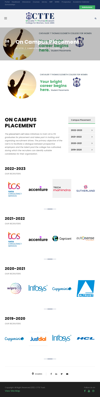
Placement (55, 48)
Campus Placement (36, 48)
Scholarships (10, 4)
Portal (7, 2)
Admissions (87, 7)
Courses (36, 2)
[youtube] (89, 391)
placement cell (16, 134)
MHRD (57, 2)
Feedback (16, 2)
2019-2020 (76, 149)
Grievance (26, 2)
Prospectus (66, 2)
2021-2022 (76, 136)
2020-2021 (76, 143)
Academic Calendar (81, 2)
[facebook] (84, 391)
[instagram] (93, 391)
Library (44, 2)
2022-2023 (76, 130)
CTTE (21, 48)
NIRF (51, 2)
